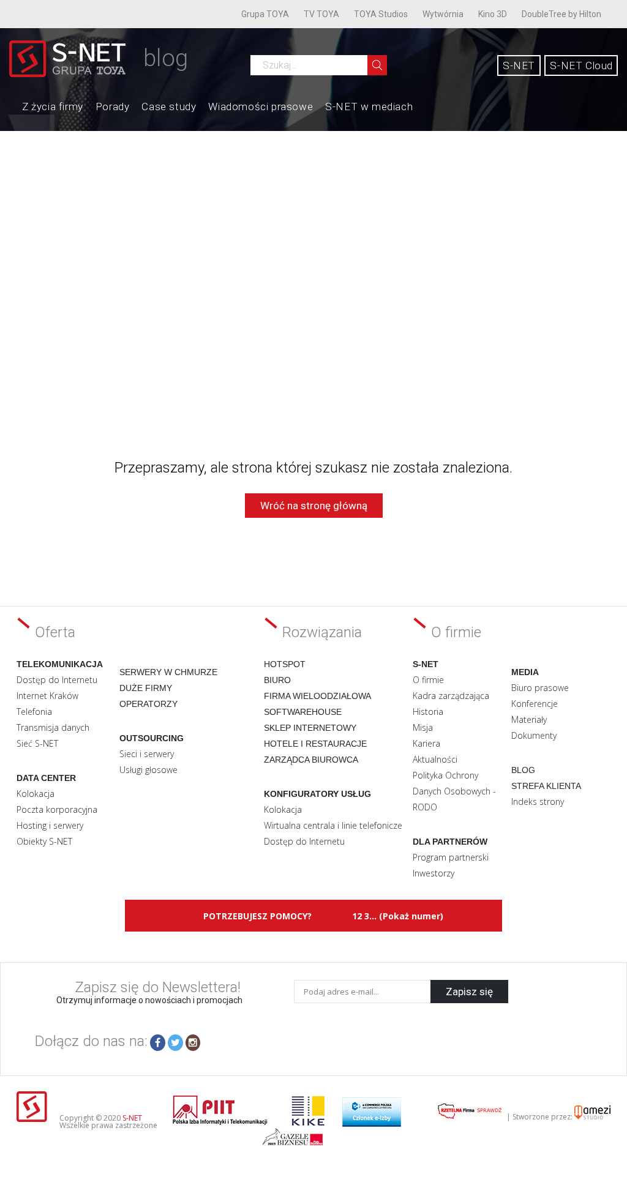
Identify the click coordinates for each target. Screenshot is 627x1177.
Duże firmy (145, 688)
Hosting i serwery (50, 825)
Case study (168, 106)
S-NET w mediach (369, 106)
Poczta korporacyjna (57, 809)
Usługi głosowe (148, 769)
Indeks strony (537, 801)
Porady (113, 106)
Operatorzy (148, 704)
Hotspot (285, 664)
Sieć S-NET (37, 743)
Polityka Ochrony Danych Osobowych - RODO (454, 791)
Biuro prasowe (540, 687)
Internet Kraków (47, 695)
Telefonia (34, 711)
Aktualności (435, 759)
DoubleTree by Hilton (561, 14)
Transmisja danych (53, 727)
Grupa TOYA (265, 14)
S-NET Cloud (581, 65)
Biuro (277, 680)
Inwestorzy (433, 873)
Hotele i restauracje (315, 744)
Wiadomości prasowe (260, 106)
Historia (428, 711)
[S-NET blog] (72, 74)
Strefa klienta (546, 786)
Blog (523, 770)
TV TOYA (321, 14)
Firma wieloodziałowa (317, 696)
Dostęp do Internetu (57, 680)
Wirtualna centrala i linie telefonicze (333, 825)
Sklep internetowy (310, 728)
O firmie (428, 680)
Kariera (426, 743)
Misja (423, 727)
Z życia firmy (52, 106)
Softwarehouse (303, 712)
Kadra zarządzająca (451, 695)
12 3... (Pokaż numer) (397, 916)
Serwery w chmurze (168, 672)
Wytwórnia (443, 14)
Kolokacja (35, 793)
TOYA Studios (381, 14)
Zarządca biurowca (311, 759)
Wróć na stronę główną (313, 505)
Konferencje (534, 703)
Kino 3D (492, 14)
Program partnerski (451, 857)
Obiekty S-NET (44, 841)
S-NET (519, 65)
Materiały (529, 719)
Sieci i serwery (146, 754)
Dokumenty (534, 735)
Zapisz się (469, 991)
